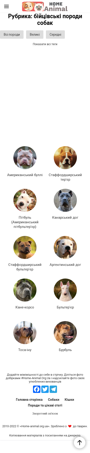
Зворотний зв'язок (45, 413)
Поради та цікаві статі (45, 405)
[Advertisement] (45, 94)
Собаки (53, 399)
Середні (55, 34)
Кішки (69, 399)
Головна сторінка (29, 399)
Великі (35, 34)
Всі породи (12, 34)
